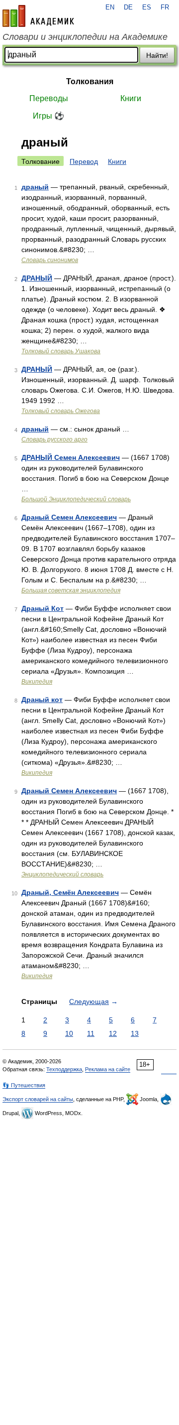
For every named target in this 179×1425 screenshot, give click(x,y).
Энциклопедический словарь (62, 874)
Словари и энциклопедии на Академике (85, 37)
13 (135, 1033)
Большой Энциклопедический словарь (76, 499)
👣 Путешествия (23, 1085)
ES (146, 7)
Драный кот (42, 700)
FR (165, 7)
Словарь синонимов (49, 260)
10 (69, 1033)
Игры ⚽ (48, 116)
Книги (130, 98)
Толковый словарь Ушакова (60, 351)
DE (128, 7)
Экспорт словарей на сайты (37, 1099)
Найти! (157, 55)
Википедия (36, 681)
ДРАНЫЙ (36, 278)
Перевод (84, 161)
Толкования (89, 81)
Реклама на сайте (107, 1069)
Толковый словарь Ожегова (60, 411)
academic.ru (38, 16)
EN (109, 7)
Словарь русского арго (54, 439)
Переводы (48, 98)
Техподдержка (64, 1069)
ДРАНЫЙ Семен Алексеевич (70, 457)
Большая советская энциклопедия (70, 590)
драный (35, 187)
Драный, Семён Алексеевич (70, 892)
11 (90, 1033)
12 (113, 1033)
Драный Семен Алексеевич (69, 517)
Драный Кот (42, 608)
